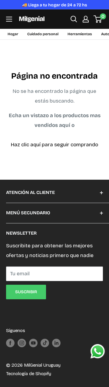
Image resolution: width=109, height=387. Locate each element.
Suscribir (26, 291)
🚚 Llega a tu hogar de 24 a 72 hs (54, 5)
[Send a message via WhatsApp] (97, 351)
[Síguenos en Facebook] (10, 342)
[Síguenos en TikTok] (45, 342)
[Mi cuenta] (86, 19)
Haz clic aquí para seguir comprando (54, 144)
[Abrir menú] (9, 19)
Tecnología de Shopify (28, 373)
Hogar (13, 34)
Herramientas (80, 34)
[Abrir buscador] (74, 19)
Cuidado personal (42, 34)
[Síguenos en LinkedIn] (56, 342)
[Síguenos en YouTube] (33, 342)
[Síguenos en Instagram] (22, 342)
